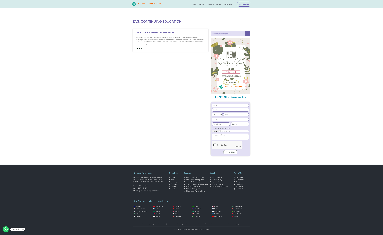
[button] (243, 4)
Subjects (211, 4)
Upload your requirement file (221, 128)
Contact (218, 4)
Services (201, 4)
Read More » (139, 48)
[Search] (247, 33)
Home (194, 4)
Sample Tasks (228, 4)
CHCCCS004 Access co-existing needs (155, 32)
